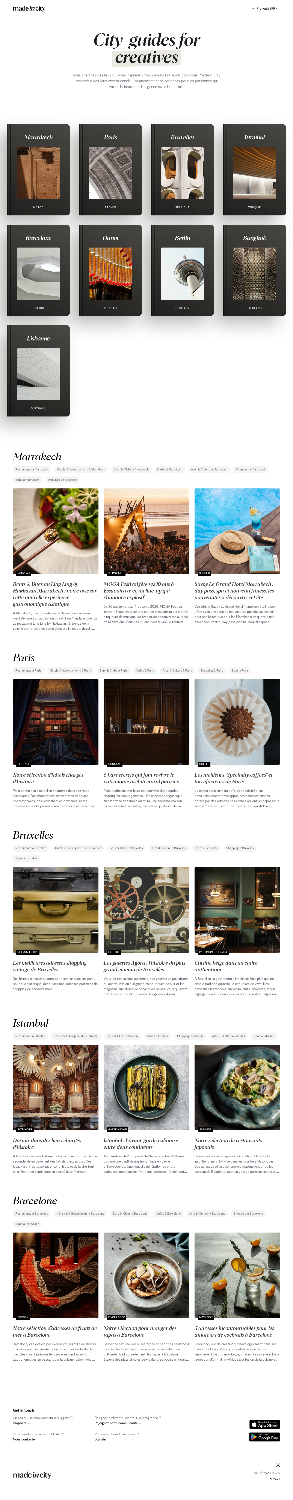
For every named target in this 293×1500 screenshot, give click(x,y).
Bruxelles (182, 137)
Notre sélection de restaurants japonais (228, 1143)
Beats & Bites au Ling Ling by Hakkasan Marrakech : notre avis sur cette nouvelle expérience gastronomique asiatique (55, 593)
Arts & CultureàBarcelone (207, 1213)
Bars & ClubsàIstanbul (122, 1036)
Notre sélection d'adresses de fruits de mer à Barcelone (55, 1331)
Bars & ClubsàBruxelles (126, 848)
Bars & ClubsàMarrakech (131, 469)
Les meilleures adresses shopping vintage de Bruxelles (50, 966)
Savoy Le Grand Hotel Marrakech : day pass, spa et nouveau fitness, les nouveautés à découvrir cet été (234, 590)
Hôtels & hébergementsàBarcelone (80, 1213)
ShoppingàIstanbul (190, 1036)
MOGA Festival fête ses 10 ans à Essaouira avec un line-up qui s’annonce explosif (139, 590)
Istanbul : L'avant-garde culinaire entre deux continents (141, 1143)
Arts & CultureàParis (177, 670)
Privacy (274, 1478)
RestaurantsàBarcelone (31, 1213)
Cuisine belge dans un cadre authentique (226, 966)
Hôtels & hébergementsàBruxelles (78, 848)
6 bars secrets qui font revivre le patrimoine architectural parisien (142, 778)
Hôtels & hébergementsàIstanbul (76, 1036)
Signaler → (103, 1439)
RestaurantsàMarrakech (31, 469)
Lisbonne (38, 338)
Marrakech (38, 137)
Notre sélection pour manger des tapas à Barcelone (140, 1331)
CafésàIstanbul (158, 1036)
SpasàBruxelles (26, 858)
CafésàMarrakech (169, 469)
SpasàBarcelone (27, 1223)
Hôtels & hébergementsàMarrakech (81, 469)
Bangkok (254, 238)
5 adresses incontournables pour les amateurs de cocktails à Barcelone (234, 1331)
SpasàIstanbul (264, 1036)
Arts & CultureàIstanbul (228, 1036)
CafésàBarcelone (168, 1213)
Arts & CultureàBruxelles (168, 848)
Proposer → (22, 1423)
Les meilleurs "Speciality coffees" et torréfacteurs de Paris (234, 778)
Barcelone (38, 238)
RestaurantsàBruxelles (31, 848)
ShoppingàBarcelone (248, 1213)
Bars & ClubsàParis (113, 670)
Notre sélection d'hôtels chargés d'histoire (48, 778)
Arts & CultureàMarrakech (209, 469)
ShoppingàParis (212, 670)
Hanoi (110, 238)
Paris (110, 137)
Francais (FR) (267, 8)
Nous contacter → (26, 1439)
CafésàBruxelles (206, 848)
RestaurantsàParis (28, 670)
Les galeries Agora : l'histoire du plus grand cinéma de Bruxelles (144, 966)
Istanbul (254, 137)
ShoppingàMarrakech (251, 469)
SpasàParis (240, 670)
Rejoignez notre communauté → (118, 1423)
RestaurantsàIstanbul (30, 1036)
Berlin (182, 238)
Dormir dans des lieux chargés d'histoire (47, 1143)
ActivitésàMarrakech (62, 479)
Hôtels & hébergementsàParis (70, 670)
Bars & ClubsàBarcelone (130, 1213)
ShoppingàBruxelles (240, 848)
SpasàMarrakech (27, 479)
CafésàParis (145, 670)
